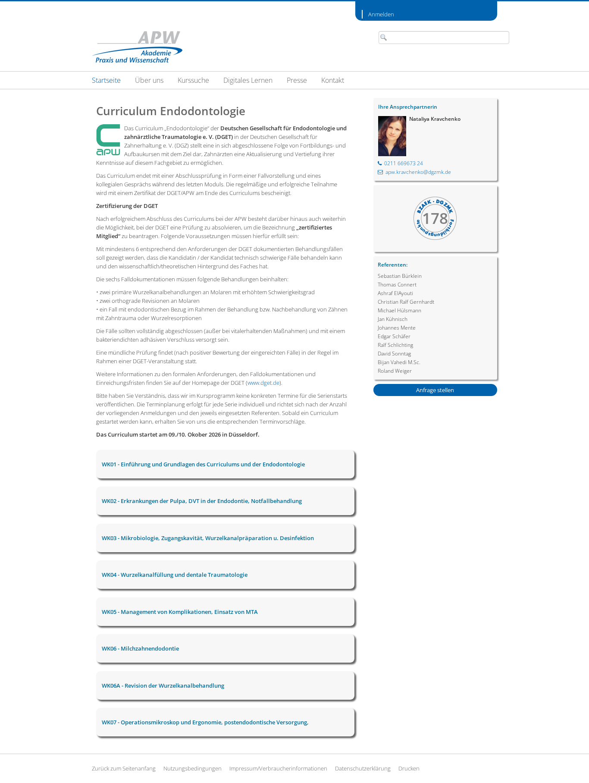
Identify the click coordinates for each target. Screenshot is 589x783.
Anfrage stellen (435, 390)
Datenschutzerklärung (363, 768)
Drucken (409, 768)
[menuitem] (106, 80)
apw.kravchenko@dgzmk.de (418, 172)
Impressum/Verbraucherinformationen (278, 768)
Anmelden (381, 14)
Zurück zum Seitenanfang (124, 768)
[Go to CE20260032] (137, 47)
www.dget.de (263, 383)
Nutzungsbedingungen (192, 768)
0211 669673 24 (403, 163)
